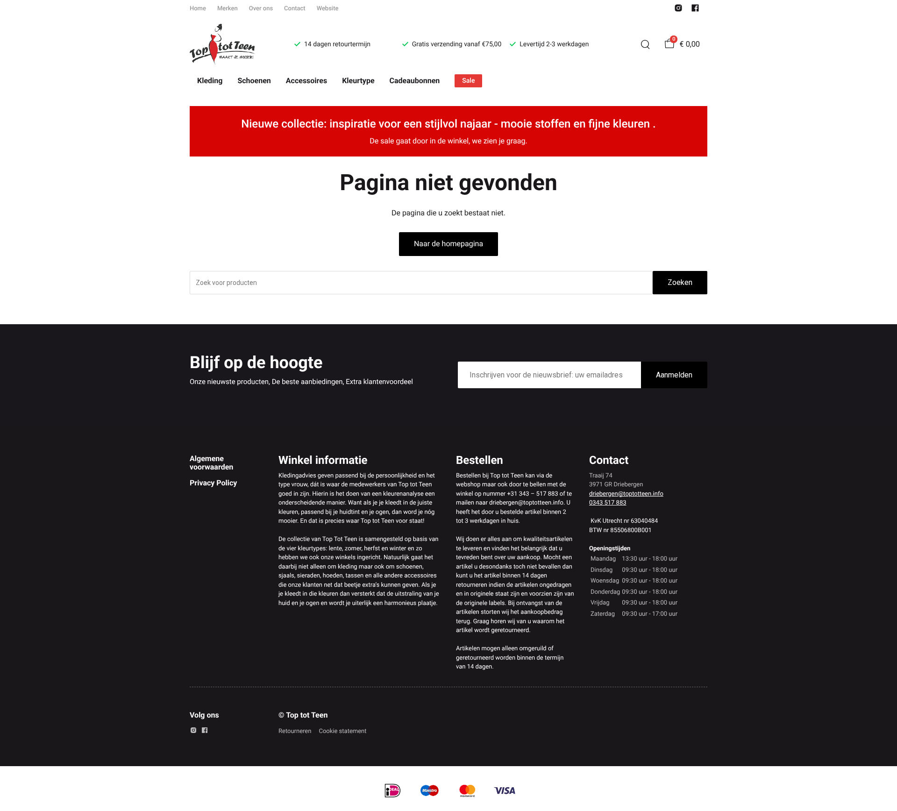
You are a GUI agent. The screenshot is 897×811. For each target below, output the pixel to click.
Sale (468, 81)
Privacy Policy (213, 482)
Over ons (261, 8)
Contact (295, 8)
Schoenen (254, 80)
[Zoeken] (645, 44)
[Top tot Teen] (231, 44)
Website (328, 8)
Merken (227, 8)
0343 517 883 (607, 502)
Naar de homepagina (448, 243)
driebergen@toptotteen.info (626, 494)
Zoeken (680, 282)
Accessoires (306, 80)
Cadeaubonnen (415, 80)
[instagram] (678, 10)
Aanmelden (674, 374)
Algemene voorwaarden (211, 462)
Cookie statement (342, 731)
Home (198, 8)
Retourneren (294, 731)
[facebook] (695, 10)
